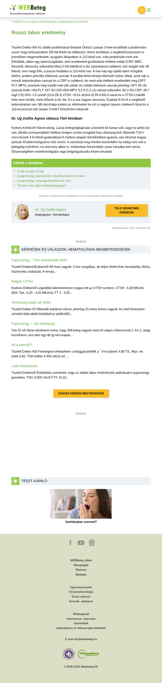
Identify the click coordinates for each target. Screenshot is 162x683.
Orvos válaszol (30, 21)
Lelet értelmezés (24, 366)
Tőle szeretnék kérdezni (126, 210)
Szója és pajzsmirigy (30, 171)
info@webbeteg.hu (85, 639)
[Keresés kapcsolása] (142, 10)
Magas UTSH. (22, 281)
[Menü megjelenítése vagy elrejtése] (149, 10)
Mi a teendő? (21, 345)
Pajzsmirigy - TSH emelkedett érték (39, 260)
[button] (70, 544)
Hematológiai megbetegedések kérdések (65, 21)
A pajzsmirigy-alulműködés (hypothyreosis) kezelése (51, 176)
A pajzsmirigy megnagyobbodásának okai (44, 180)
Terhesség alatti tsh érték (31, 302)
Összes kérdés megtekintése (81, 393)
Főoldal (15, 21)
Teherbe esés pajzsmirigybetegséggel (41, 185)
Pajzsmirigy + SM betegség (33, 324)
